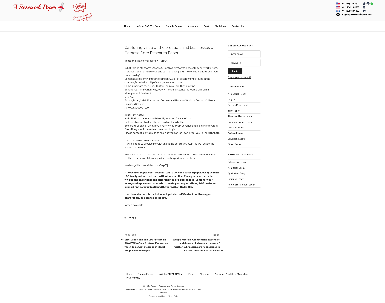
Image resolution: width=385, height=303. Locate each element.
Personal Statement (238, 105)
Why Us (231, 99)
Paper (132, 218)
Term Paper (234, 110)
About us (193, 26)
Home (127, 26)
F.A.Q (206, 26)
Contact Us (238, 26)
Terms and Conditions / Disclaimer (232, 274)
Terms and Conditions (157, 296)
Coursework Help (236, 127)
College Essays (235, 133)
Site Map (204, 274)
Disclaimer (220, 26)
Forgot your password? (239, 77)
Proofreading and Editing (240, 122)
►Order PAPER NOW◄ (148, 26)
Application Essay (236, 173)
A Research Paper (237, 94)
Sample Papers (174, 26)
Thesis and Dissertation (240, 116)
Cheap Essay (234, 144)
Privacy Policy (133, 277)
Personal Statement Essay (241, 184)
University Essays (236, 139)
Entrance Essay (235, 179)
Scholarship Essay (237, 162)
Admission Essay (236, 168)
